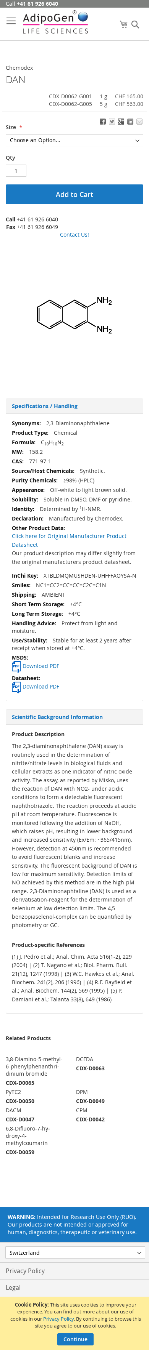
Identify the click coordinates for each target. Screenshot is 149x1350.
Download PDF (41, 665)
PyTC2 (13, 1091)
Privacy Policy (58, 1318)
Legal (13, 1287)
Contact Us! (74, 234)
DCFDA (84, 1059)
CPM (81, 1110)
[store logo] (55, 21)
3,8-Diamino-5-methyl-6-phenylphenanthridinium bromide (34, 1066)
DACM (13, 1110)
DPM (82, 1091)
